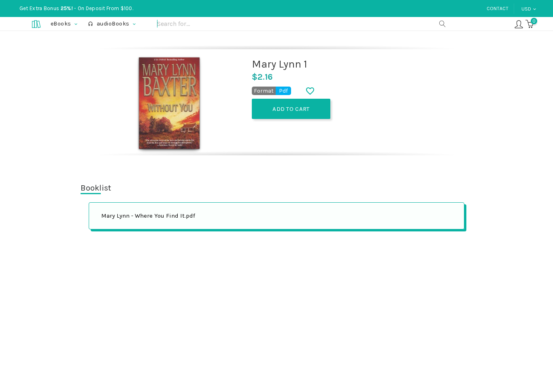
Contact (497, 8)
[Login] (519, 23)
